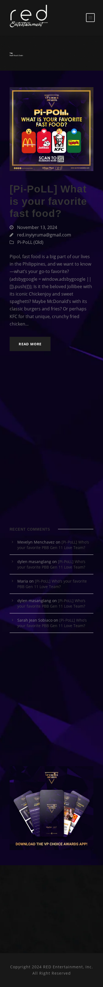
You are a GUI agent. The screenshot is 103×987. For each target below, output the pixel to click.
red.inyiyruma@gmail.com (44, 235)
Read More (30, 343)
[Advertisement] (51, 460)
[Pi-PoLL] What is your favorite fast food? (48, 201)
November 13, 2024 (37, 227)
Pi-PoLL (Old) (30, 242)
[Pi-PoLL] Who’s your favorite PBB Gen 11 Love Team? (53, 544)
